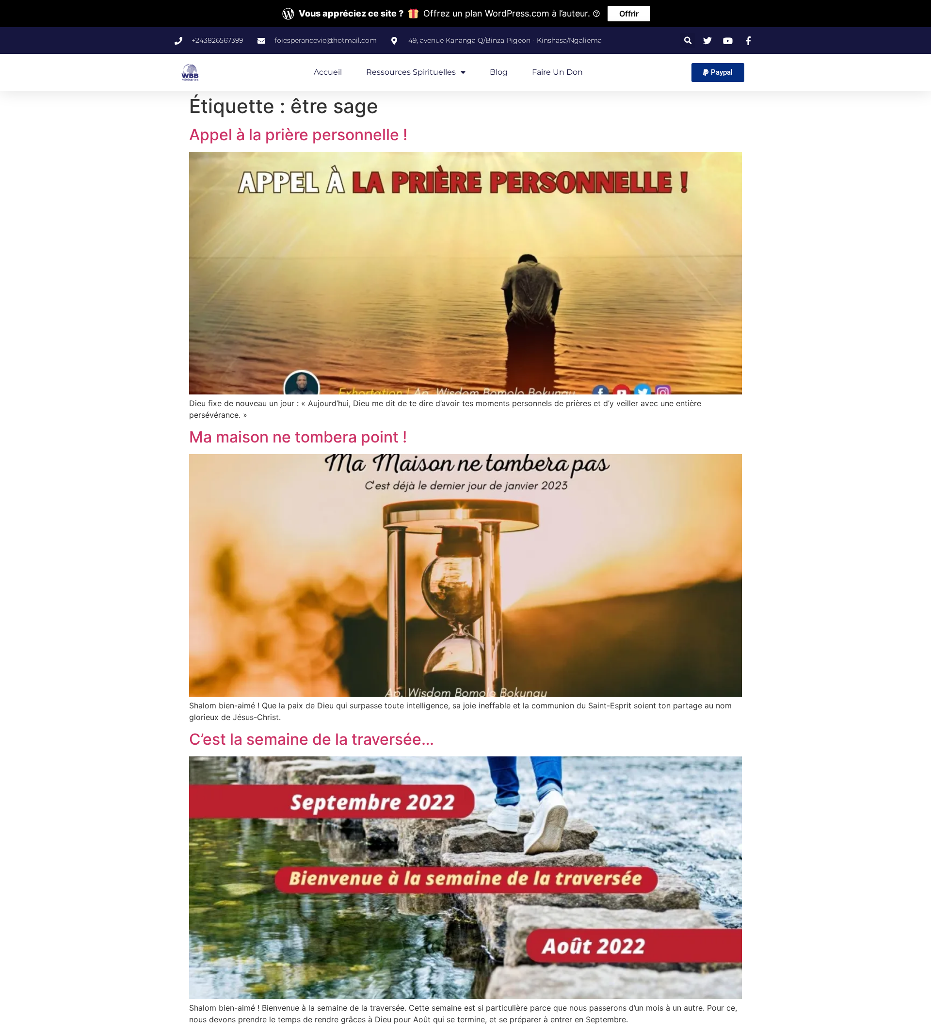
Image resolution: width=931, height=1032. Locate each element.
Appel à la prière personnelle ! (298, 134)
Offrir (629, 13)
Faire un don (557, 72)
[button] (687, 40)
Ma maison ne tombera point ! (298, 436)
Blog (499, 72)
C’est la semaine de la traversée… (311, 739)
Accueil (328, 72)
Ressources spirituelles (411, 72)
